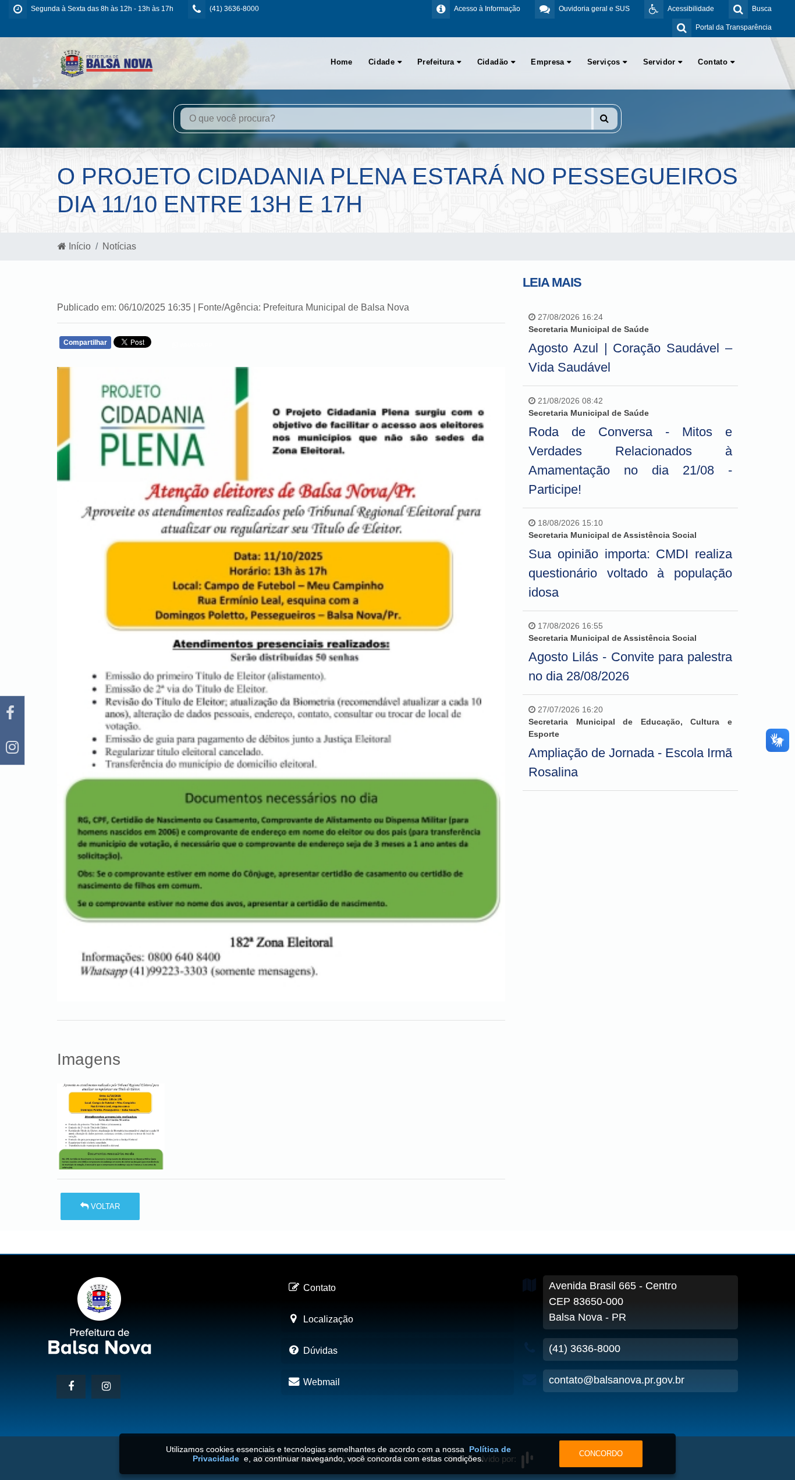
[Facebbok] (71, 1387)
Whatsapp (195, 345)
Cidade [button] (383, 62)
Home (342, 62)
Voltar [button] (104, 1206)
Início (78, 246)
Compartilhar (85, 342)
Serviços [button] (605, 62)
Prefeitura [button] (437, 62)
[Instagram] (12, 747)
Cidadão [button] (494, 62)
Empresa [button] (549, 62)
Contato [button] (714, 62)
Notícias (119, 246)
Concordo (601, 1453)
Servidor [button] (661, 62)
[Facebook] (12, 713)
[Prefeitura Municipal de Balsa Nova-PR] (106, 62)
